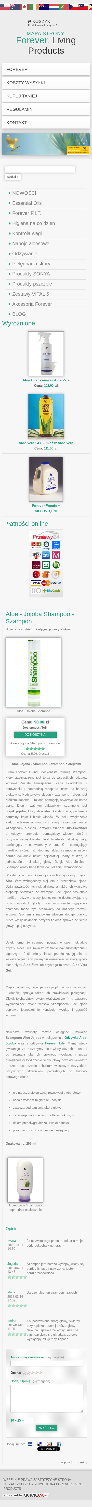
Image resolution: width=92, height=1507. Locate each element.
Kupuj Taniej (21, 95)
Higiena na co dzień (33, 223)
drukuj (83, 1462)
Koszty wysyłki (25, 82)
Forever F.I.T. (26, 213)
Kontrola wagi (27, 233)
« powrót (67, 1462)
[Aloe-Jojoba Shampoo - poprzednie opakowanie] (25, 1201)
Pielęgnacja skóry (31, 263)
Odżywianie (24, 253)
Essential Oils (27, 203)
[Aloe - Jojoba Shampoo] (33, 706)
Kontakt (16, 122)
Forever (46, 45)
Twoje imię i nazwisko (37, 1357)
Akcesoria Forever (32, 304)
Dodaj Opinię (30, 1381)
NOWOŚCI (24, 193)
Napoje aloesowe (30, 243)
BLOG (19, 314)
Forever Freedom (46, 506)
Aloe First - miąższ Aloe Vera (46, 380)
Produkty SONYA (31, 273)
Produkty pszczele (32, 284)
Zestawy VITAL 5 (30, 294)
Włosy (67, 629)
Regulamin (19, 109)
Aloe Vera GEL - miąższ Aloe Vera (46, 443)
